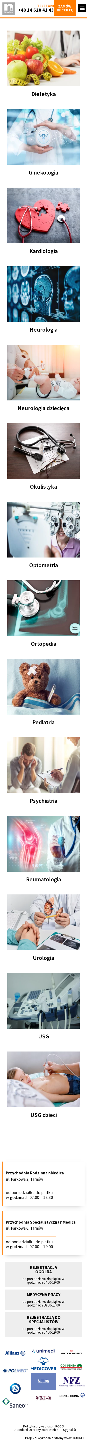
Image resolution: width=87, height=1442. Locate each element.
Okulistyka (43, 486)
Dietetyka (43, 94)
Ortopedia (43, 643)
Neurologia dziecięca (43, 408)
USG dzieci (43, 1115)
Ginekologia (43, 172)
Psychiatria (43, 801)
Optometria (43, 565)
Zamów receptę (65, 8)
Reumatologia (43, 879)
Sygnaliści (70, 1429)
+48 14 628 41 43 (36, 10)
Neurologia (44, 329)
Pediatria (43, 722)
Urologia (43, 958)
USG (43, 1036)
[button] (82, 8)
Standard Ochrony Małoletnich (36, 1429)
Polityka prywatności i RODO (43, 1426)
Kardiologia (43, 251)
